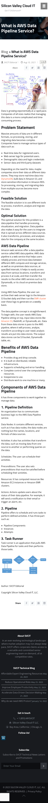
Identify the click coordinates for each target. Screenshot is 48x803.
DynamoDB (7, 178)
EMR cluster (40, 298)
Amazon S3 (6, 321)
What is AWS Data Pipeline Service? (19, 54)
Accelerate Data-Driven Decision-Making (22, 692)
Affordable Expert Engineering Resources (22, 673)
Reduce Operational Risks (18, 682)
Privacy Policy (34, 791)
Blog (4, 51)
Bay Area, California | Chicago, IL (26, 726)
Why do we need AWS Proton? (16, 701)
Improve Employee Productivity (18, 687)
